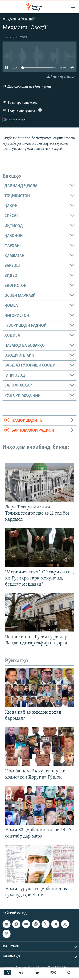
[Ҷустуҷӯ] (69, 972)
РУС (53, 972)
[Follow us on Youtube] (26, 924)
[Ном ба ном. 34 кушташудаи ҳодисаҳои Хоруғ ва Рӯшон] (39, 746)
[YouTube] (37, 972)
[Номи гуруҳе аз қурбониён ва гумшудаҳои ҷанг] (39, 864)
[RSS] (65, 924)
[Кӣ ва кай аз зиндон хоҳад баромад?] (39, 687)
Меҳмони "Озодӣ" (19, 19)
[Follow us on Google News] (7, 924)
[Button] (20, 104)
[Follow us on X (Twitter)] (46, 924)
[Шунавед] (21, 972)
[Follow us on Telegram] (55, 924)
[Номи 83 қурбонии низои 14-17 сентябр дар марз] (39, 805)
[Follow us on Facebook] (16, 924)
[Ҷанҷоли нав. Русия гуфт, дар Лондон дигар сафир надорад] (39, 612)
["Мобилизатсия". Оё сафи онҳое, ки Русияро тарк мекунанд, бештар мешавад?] (39, 547)
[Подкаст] (7, 934)
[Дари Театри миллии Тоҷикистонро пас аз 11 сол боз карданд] (39, 482)
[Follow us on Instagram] (36, 924)
